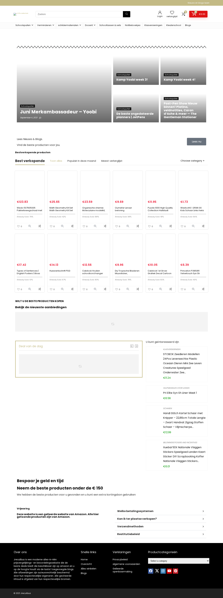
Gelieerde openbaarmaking (122, 570)
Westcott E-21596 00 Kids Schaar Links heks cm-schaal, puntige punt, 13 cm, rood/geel (192, 211)
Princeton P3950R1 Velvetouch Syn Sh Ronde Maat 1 (190, 273)
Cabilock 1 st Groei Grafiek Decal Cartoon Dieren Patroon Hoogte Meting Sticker (160, 274)
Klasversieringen (153, 25)
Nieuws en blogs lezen (198, 2)
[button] (160, 511)
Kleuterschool (173, 25)
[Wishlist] (172, 13)
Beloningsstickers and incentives (180, 442)
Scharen (167, 408)
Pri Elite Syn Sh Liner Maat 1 (180, 393)
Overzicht (86, 564)
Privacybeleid (120, 559)
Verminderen (44, 25)
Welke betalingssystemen (135, 511)
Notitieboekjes (132, 25)
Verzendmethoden (130, 526)
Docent (89, 25)
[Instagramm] (163, 571)
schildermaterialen (68, 25)
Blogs (188, 25)
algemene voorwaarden (126, 564)
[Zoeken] (126, 14)
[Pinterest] (175, 571)
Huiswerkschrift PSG (59, 270)
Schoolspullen (23, 25)
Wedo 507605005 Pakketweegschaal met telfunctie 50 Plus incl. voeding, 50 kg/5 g (29, 211)
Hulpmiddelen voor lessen (176, 388)
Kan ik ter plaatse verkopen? (137, 519)
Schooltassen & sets (110, 25)
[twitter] (156, 571)
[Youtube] (169, 571)
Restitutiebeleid (128, 534)
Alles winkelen (88, 568)
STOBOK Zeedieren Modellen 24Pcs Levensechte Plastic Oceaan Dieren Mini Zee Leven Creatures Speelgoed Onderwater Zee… (182, 363)
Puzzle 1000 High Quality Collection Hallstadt (160, 209)
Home (84, 559)
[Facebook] (150, 571)
